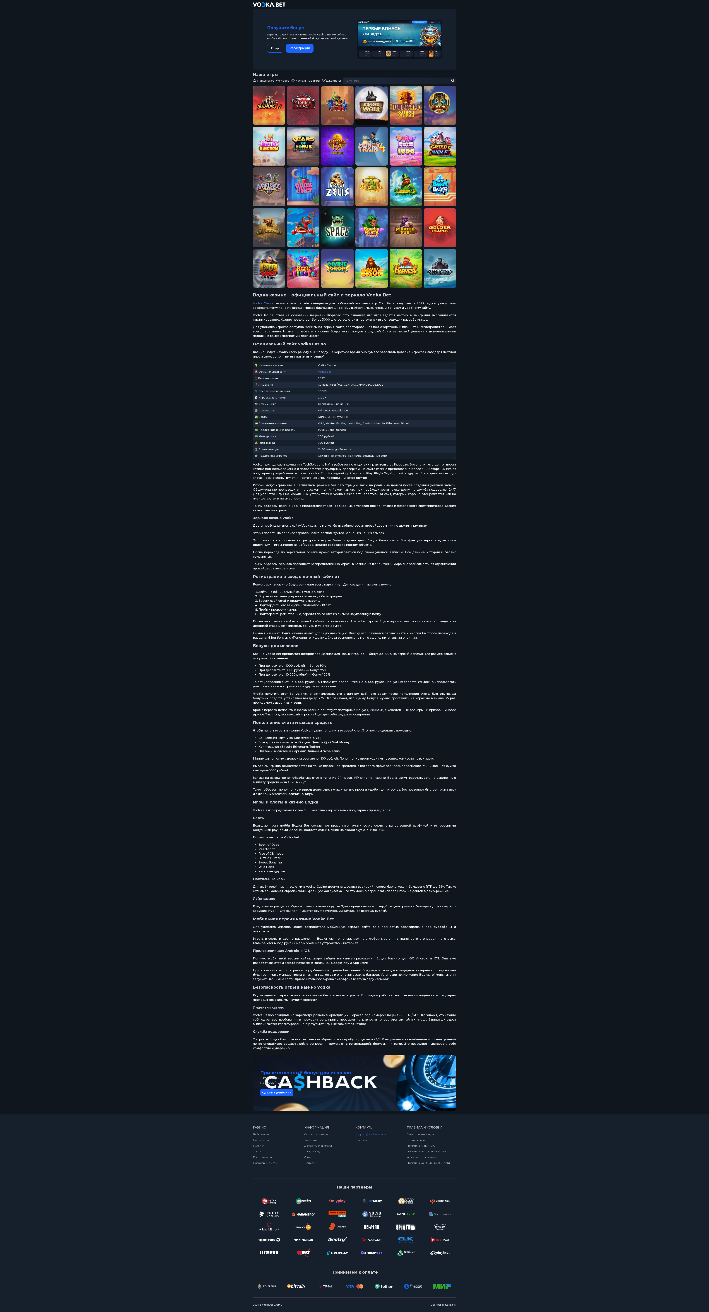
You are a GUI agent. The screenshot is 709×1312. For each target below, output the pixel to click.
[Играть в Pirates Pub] (406, 227)
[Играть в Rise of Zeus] (337, 187)
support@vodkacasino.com (373, 1134)
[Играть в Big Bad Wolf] (371, 105)
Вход (275, 48)
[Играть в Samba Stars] (371, 227)
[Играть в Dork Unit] (303, 187)
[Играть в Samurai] (269, 105)
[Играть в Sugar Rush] (406, 146)
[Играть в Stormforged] (440, 268)
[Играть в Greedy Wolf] (440, 146)
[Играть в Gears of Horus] (303, 146)
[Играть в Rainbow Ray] (406, 187)
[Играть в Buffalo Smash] (406, 105)
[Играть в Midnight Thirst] (303, 105)
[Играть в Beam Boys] (440, 187)
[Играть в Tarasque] (269, 227)
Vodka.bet (324, 371)
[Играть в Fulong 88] (440, 105)
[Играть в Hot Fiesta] (303, 268)
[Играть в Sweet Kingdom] (269, 146)
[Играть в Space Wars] (337, 227)
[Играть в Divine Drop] (337, 268)
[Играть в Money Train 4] (371, 146)
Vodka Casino (263, 303)
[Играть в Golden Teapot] (440, 227)
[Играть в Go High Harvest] (406, 268)
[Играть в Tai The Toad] (371, 187)
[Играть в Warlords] (269, 187)
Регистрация (300, 48)
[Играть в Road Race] (269, 268)
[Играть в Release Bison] (371, 268)
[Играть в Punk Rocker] (337, 105)
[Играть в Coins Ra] (337, 146)
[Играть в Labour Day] (303, 227)
